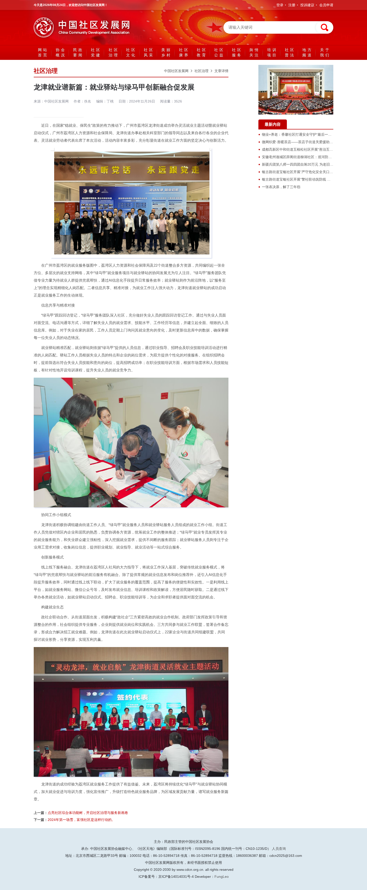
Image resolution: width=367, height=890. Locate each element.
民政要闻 (78, 52)
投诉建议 (307, 5)
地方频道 (307, 52)
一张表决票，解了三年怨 (281, 187)
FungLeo (221, 877)
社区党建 (96, 52)
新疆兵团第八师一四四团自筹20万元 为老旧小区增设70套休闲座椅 (313, 164)
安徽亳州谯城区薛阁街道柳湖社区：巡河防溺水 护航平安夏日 (309, 157)
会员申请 (326, 5)
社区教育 (202, 52)
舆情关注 (254, 52)
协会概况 (61, 52)
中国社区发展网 (176, 71)
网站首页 (43, 52)
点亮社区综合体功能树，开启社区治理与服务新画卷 (88, 813)
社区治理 (114, 52)
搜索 (324, 27)
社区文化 (131, 52)
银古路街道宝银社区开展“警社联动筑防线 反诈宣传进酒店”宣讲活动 (314, 179)
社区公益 (219, 52)
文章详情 (221, 71)
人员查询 (279, 849)
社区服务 (237, 52)
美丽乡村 (166, 52)
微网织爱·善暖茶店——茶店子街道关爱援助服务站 (301, 142)
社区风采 (149, 52)
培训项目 (272, 52)
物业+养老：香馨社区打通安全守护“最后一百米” (299, 134)
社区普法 (290, 52)
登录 (279, 5)
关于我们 (325, 52)
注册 (291, 5)
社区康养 (184, 52)
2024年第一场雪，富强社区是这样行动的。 (81, 820)
